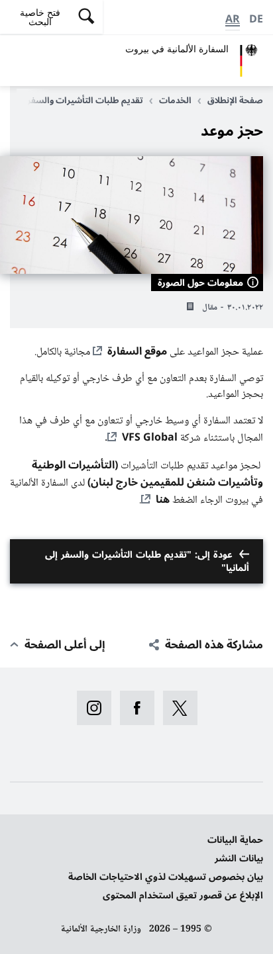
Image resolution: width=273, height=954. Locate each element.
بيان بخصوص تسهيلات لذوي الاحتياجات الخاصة (165, 877)
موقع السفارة (137, 351)
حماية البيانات (235, 839)
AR (232, 19)
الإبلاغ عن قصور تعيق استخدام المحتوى (183, 895)
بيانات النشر (239, 858)
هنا (163, 499)
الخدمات (175, 101)
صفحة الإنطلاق (235, 101)
